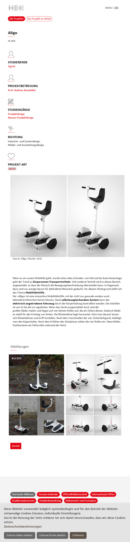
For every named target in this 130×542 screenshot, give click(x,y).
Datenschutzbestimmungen (23, 527)
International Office (103, 494)
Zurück (16, 446)
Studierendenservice (23, 500)
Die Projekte (16, 18)
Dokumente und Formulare (81, 500)
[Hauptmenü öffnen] (116, 8)
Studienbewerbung (50, 500)
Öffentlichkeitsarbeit (75, 494)
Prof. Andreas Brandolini (22, 90)
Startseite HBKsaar (23, 494)
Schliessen (78, 535)
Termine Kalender (48, 494)
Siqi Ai (11, 66)
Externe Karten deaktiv (52, 535)
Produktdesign (16, 114)
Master (12, 169)
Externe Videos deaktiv (19, 535)
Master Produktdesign (20, 117)
